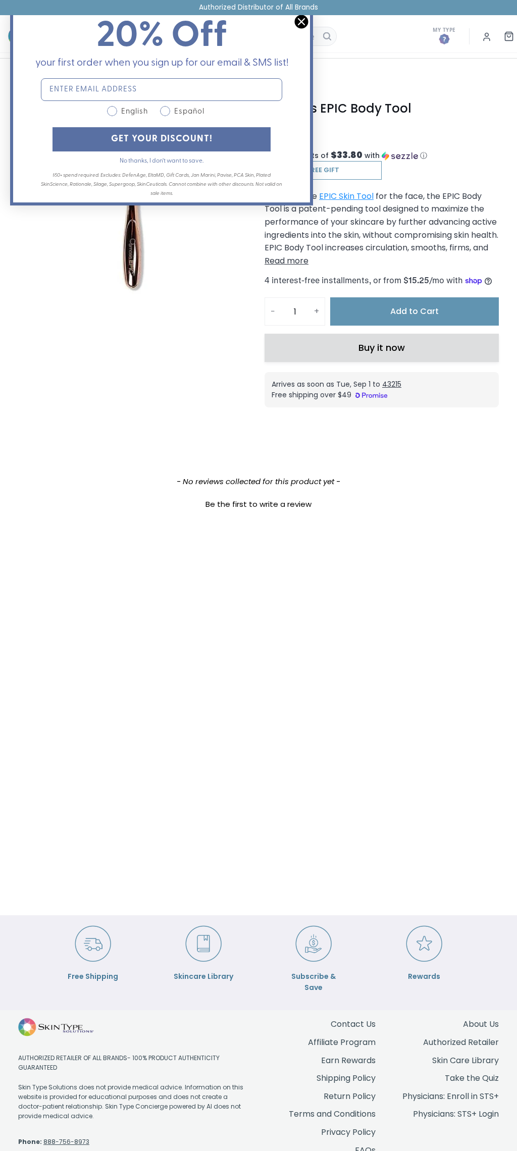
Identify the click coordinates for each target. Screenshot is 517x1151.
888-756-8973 (66, 1141)
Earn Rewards (348, 1060)
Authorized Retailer (461, 1042)
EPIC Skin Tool (346, 196)
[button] (382, 155)
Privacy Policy (348, 1132)
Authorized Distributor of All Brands (258, 7)
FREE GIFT (323, 170)
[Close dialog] (301, 21)
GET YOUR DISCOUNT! (162, 139)
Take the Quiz (472, 1078)
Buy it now (381, 347)
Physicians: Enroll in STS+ (450, 1096)
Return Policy (350, 1096)
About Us (481, 1024)
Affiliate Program (342, 1042)
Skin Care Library (465, 1060)
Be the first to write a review (258, 504)
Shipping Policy (346, 1078)
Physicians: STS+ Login (456, 1114)
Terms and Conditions (332, 1114)
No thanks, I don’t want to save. (161, 161)
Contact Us (353, 1024)
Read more (286, 261)
